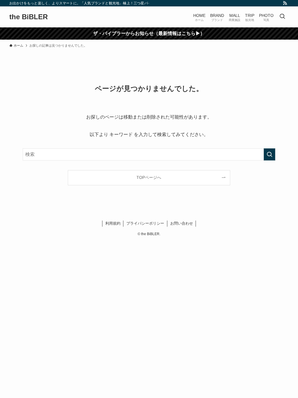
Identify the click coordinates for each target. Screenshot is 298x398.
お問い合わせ (181, 223)
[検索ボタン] (282, 16)
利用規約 (112, 223)
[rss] (285, 3)
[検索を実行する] (269, 154)
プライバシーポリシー (145, 223)
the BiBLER (28, 16)
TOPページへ (148, 177)
